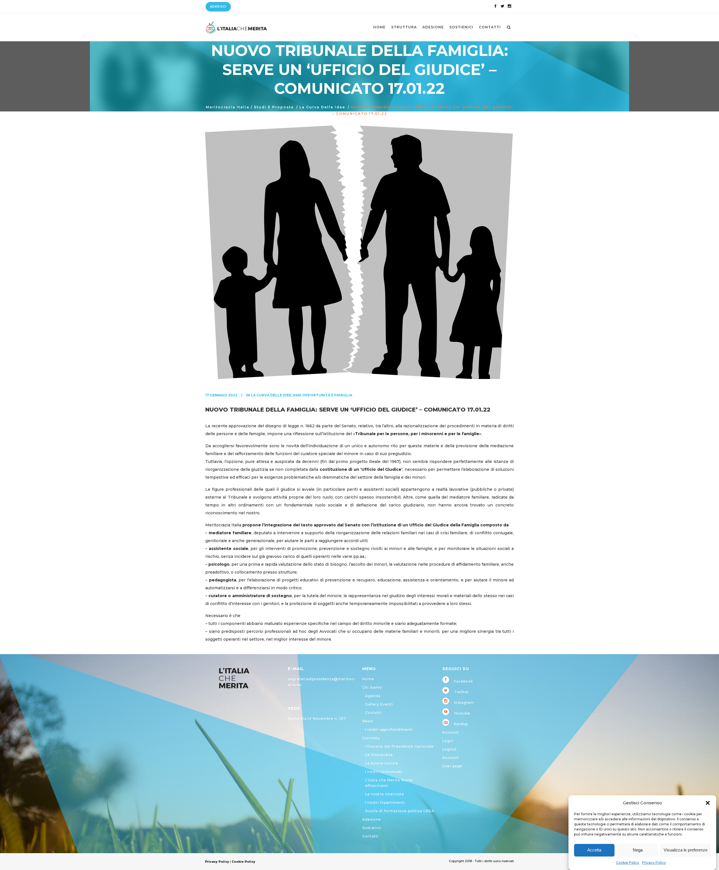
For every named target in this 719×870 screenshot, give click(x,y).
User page (452, 766)
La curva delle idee (322, 107)
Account (450, 732)
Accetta (594, 850)
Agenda (373, 696)
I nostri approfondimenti (389, 729)
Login (448, 741)
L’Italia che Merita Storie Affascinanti (389, 783)
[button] (708, 803)
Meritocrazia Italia (227, 107)
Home (368, 679)
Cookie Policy (627, 862)
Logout (449, 749)
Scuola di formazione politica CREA (399, 811)
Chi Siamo (372, 687)
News (367, 721)
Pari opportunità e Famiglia (322, 395)
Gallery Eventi (379, 704)
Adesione (371, 819)
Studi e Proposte (274, 107)
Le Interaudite (379, 755)
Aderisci (218, 6)
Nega (638, 850)
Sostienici (371, 828)
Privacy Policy (654, 862)
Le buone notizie (381, 763)
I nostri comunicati (383, 771)
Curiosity (371, 738)
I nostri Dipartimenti (385, 802)
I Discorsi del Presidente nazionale (399, 746)
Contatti (373, 713)
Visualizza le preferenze (685, 850)
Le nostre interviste (384, 794)
